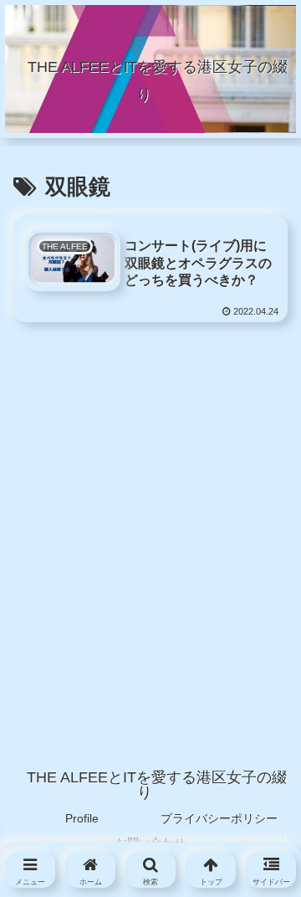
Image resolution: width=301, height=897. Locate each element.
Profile (82, 818)
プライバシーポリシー (219, 818)
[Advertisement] (150, 508)
